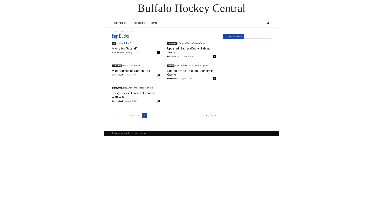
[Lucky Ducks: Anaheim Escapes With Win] (136, 87)
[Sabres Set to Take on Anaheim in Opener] (191, 65)
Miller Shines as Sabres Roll (131, 71)
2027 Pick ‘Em (120, 23)
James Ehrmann (118, 52)
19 (158, 52)
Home (114, 31)
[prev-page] (114, 115)
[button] (267, 23)
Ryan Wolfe (171, 56)
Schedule (139, 23)
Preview (171, 66)
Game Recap (117, 66)
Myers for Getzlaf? (125, 48)
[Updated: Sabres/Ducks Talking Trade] (191, 43)
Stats (154, 23)
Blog (114, 43)
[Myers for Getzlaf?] (136, 43)
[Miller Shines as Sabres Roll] (136, 65)
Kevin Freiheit (117, 75)
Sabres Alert (172, 43)
